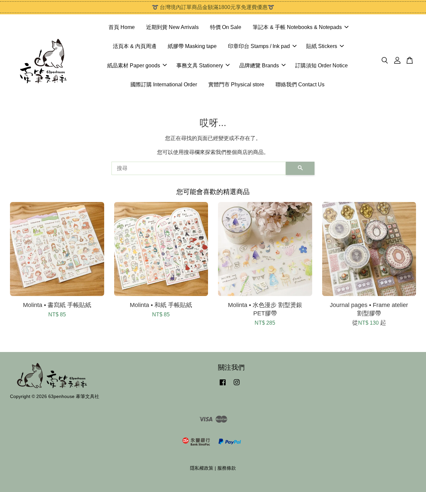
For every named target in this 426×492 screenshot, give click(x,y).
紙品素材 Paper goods (133, 65)
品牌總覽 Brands (259, 65)
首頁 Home (121, 27)
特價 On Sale (225, 27)
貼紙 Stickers (321, 46)
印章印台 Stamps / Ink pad (259, 46)
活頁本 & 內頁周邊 (134, 46)
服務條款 (226, 468)
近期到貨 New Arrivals (172, 27)
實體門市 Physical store (236, 84)
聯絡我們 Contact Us (300, 84)
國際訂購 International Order (163, 84)
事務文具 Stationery (199, 65)
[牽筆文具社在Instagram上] (236, 385)
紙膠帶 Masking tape (192, 46)
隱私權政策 (201, 468)
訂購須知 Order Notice (321, 65)
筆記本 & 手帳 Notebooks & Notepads (297, 27)
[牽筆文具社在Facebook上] (222, 385)
